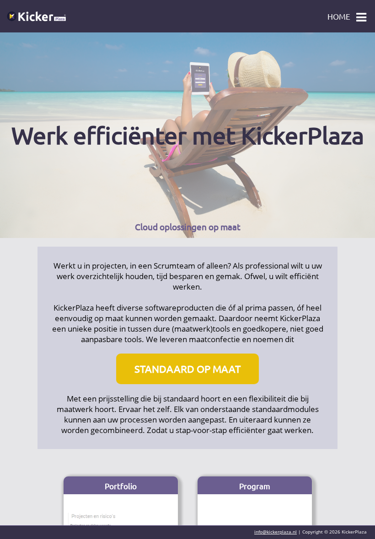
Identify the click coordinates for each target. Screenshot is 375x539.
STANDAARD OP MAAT (187, 369)
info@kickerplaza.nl (275, 531)
